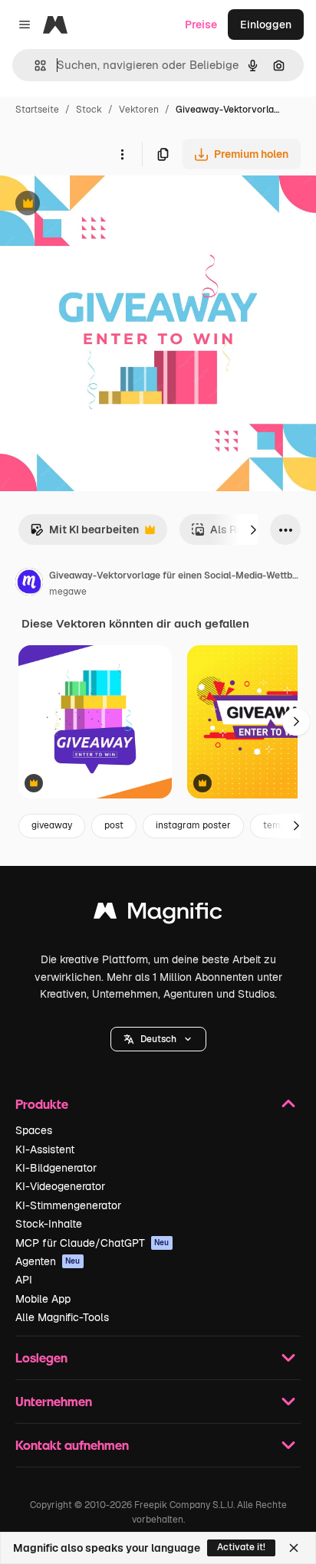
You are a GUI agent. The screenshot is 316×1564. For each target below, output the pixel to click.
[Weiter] (253, 529)
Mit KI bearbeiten (84, 534)
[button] (158, 1039)
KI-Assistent (44, 1149)
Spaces (33, 1130)
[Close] (294, 1548)
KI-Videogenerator (60, 1186)
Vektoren (139, 109)
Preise (201, 24)
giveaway (51, 825)
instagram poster (193, 825)
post (113, 825)
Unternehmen (53, 1401)
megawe (68, 591)
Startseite (37, 109)
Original (98, 205)
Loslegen (41, 1357)
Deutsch (158, 1039)
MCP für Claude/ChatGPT (92, 1243)
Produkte (41, 1104)
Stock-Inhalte (48, 1224)
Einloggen (265, 24)
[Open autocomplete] (34, 65)
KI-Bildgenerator (56, 1168)
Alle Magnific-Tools (62, 1317)
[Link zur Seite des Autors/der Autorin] (29, 584)
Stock (89, 109)
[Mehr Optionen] (122, 154)
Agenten (48, 1261)
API (23, 1280)
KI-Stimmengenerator (68, 1205)
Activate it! (241, 1547)
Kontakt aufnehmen (72, 1445)
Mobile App (43, 1299)
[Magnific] (158, 914)
